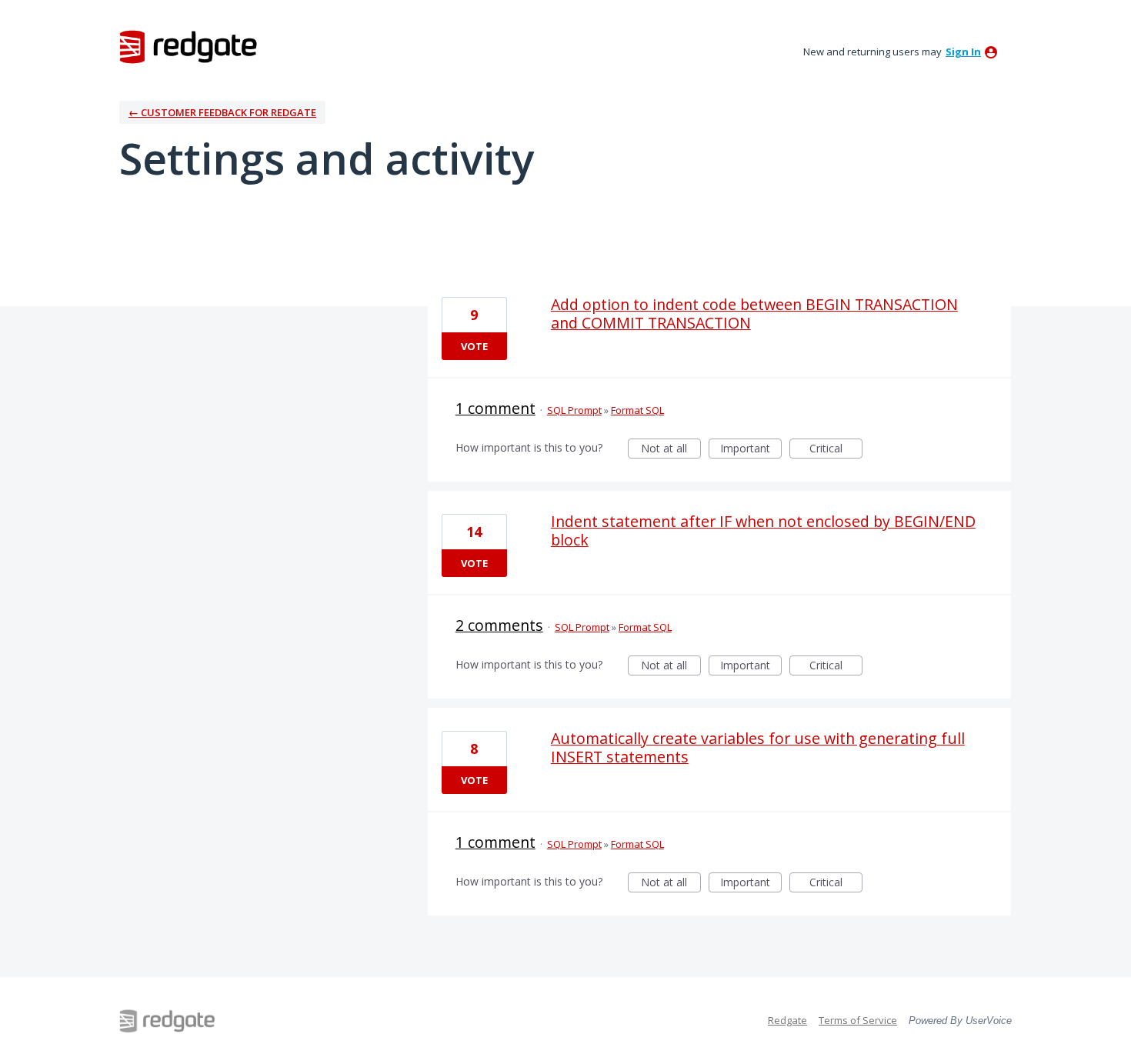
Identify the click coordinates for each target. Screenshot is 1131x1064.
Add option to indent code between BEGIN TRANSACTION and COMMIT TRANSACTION (754, 313)
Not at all (671, 450)
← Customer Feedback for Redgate (222, 112)
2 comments (499, 625)
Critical (835, 450)
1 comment (495, 408)
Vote (474, 346)
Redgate (787, 1020)
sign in (963, 51)
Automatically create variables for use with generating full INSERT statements (758, 747)
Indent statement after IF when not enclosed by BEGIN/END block (763, 530)
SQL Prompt (574, 410)
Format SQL (637, 410)
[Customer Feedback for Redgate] (188, 46)
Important (751, 450)
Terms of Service (858, 1020)
